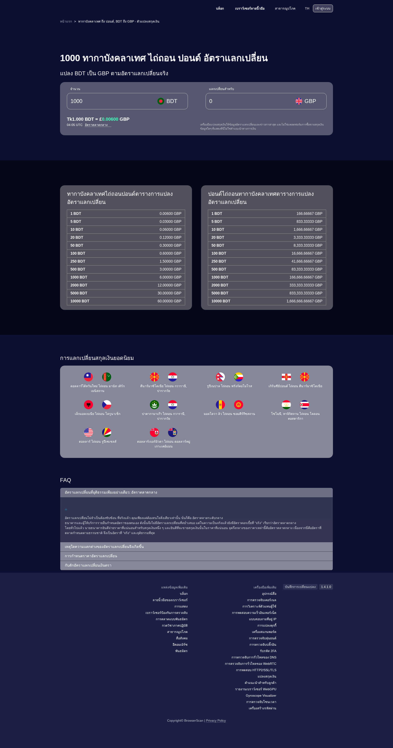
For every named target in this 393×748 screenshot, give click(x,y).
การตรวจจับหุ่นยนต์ (262, 638)
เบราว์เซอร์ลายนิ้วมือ (250, 8)
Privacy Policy (216, 720)
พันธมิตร (181, 651)
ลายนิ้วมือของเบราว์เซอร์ (170, 600)
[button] (196, 492)
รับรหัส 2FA (268, 651)
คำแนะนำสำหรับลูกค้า (260, 683)
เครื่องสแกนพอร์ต (264, 632)
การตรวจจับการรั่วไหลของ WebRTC (250, 663)
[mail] (65, 596)
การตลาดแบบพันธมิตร (172, 619)
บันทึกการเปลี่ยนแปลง (300, 587)
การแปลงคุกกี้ (266, 625)
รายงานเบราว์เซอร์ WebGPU (255, 689)
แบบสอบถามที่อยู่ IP (262, 619)
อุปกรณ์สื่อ (269, 593)
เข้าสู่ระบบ (322, 8)
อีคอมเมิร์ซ (180, 644)
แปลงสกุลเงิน (267, 676)
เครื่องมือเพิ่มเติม (265, 587)
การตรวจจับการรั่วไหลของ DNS (254, 657)
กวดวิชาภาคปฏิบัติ (175, 625)
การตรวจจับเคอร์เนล (261, 600)
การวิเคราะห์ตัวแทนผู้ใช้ (259, 606)
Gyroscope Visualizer (261, 695)
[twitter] (84, 596)
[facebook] (75, 596)
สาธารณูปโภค (285, 8)
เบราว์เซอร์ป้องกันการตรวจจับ (167, 613)
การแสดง (181, 606)
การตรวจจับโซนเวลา (261, 702)
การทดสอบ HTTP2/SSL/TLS (256, 670)
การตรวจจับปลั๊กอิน (262, 644)
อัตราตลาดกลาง (96, 125)
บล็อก (220, 8)
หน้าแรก (66, 21)
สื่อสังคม (182, 638)
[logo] (83, 8)
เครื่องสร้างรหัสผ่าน (262, 708)
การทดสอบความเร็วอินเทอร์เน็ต (254, 613)
